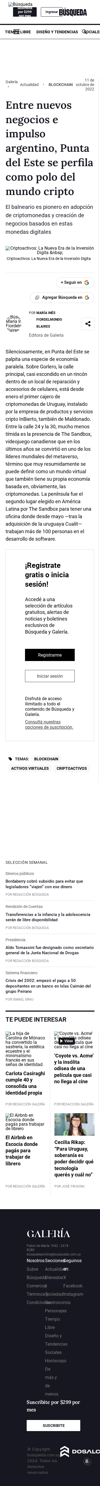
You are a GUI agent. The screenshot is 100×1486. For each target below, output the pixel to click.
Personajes (56, 1310)
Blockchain (46, 759)
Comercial (36, 1285)
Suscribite (54, 1425)
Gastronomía (58, 1302)
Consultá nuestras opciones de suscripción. (49, 724)
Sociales (53, 1352)
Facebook (72, 1285)
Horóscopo (55, 1360)
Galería (12, 82)
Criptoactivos (72, 768)
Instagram (73, 1294)
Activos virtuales (30, 768)
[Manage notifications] (86, 1461)
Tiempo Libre (18, 32)
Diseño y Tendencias (57, 32)
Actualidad (29, 84)
